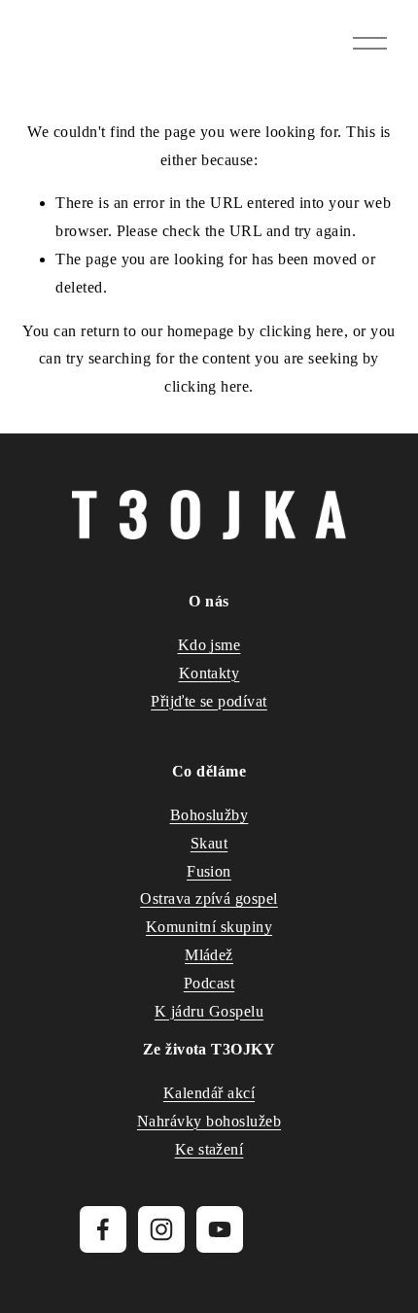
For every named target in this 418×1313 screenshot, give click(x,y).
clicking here (302, 331)
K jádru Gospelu (209, 1011)
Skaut (209, 843)
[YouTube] (219, 1229)
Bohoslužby (209, 815)
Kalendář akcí (209, 1093)
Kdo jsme (209, 645)
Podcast (209, 983)
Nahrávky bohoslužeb (209, 1121)
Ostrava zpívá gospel (209, 898)
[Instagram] (161, 1229)
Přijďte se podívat (209, 701)
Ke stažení (209, 1149)
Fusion (209, 871)
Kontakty (209, 673)
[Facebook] (103, 1229)
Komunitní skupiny (209, 926)
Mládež (209, 955)
